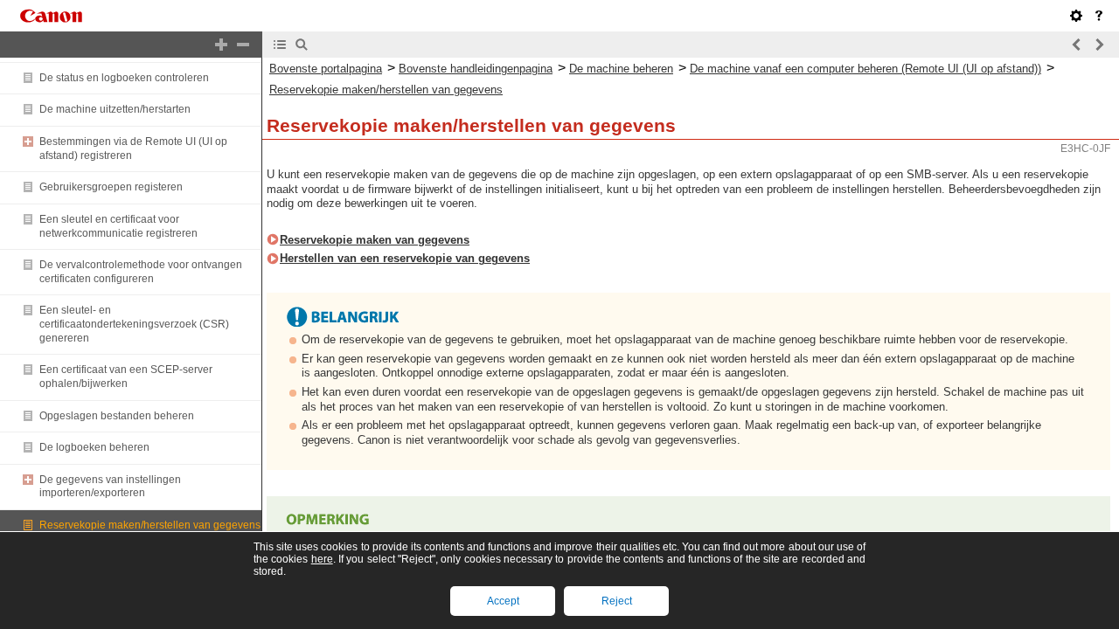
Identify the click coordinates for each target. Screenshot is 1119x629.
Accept (503, 601)
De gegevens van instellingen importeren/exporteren (110, 486)
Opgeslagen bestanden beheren (116, 416)
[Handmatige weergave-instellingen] (1076, 15)
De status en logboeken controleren (124, 78)
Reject (616, 601)
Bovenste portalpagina (325, 68)
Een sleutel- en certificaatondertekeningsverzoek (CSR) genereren (134, 323)
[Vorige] (1077, 44)
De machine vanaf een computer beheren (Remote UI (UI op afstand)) (865, 68)
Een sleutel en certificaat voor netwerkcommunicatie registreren (118, 226)
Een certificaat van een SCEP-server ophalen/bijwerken (125, 376)
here (322, 559)
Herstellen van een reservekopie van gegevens (405, 258)
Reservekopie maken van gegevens (374, 239)
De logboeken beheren (94, 447)
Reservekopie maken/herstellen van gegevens (150, 525)
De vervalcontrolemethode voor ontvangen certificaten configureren (140, 272)
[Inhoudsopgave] (279, 44)
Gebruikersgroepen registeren (111, 187)
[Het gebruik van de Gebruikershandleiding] (1099, 15)
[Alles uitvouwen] (221, 44)
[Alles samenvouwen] (243, 44)
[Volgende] (1099, 44)
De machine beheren (621, 68)
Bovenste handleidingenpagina (476, 68)
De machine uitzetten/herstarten (115, 109)
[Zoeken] (301, 44)
